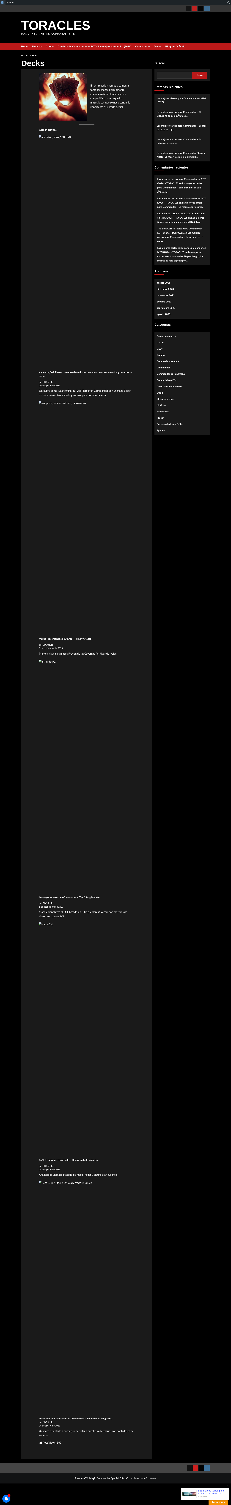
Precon (160, 418)
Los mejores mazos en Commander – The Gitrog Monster (69, 897)
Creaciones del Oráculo (169, 386)
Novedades (163, 412)
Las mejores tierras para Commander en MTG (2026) (181, 100)
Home (24, 46)
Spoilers (161, 430)
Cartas (50, 46)
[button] (208, 46)
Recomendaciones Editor (170, 424)
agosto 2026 (163, 283)
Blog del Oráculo (175, 46)
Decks (157, 46)
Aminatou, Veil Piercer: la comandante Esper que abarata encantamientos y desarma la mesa (85, 374)
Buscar (159, 63)
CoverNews (132, 1478)
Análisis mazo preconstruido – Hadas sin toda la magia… (69, 1160)
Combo (161, 355)
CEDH (160, 349)
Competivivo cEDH (167, 380)
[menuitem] (3, 2)
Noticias (37, 46)
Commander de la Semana (171, 374)
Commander (142, 46)
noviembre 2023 (166, 295)
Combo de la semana (168, 361)
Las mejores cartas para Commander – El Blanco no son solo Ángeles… (179, 114)
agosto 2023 (163, 314)
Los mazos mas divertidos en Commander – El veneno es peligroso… (76, 1419)
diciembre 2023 (165, 289)
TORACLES (55, 25)
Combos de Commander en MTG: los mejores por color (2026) (94, 46)
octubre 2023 (164, 302)
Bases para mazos (166, 336)
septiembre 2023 (166, 308)
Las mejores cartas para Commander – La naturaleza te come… (179, 141)
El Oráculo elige (165, 399)
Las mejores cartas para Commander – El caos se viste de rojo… (181, 128)
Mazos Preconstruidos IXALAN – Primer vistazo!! (65, 639)
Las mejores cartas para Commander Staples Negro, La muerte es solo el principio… (181, 155)
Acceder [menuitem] (11, 2)
